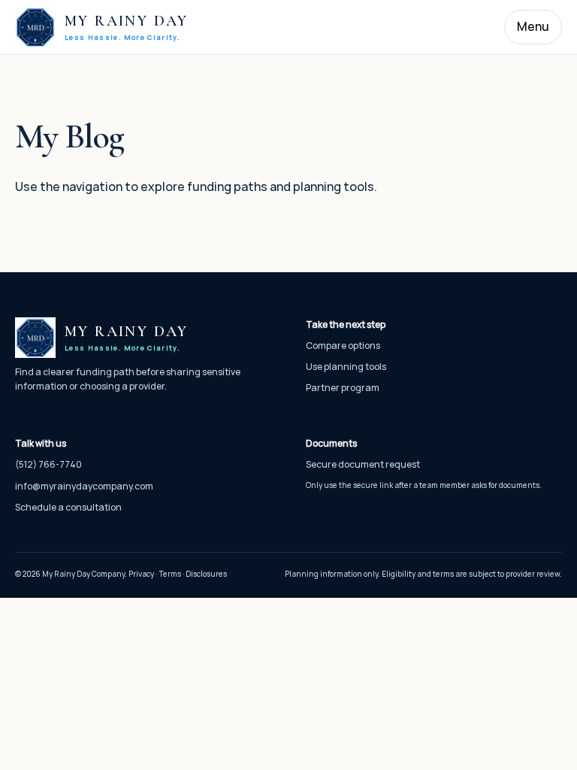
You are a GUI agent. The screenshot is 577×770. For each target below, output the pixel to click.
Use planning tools (346, 366)
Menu (533, 26)
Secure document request (363, 464)
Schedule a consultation (68, 507)
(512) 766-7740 (48, 464)
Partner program (342, 387)
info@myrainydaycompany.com (84, 486)
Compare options (343, 345)
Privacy (141, 573)
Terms (170, 573)
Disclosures (206, 573)
